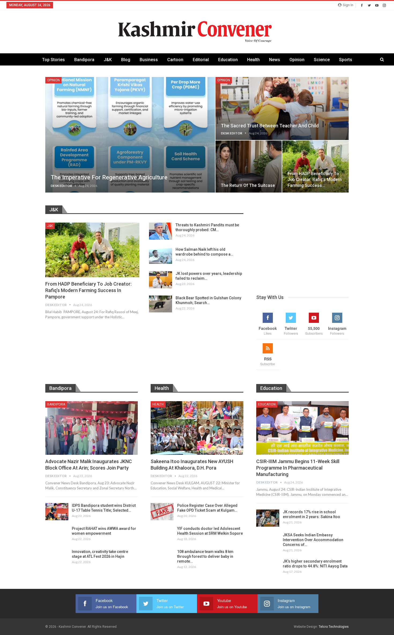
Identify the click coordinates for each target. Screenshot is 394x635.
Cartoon (175, 59)
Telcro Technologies (334, 627)
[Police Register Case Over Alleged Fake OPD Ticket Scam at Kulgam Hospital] (162, 511)
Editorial (201, 59)
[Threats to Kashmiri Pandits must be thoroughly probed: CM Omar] (160, 231)
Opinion (296, 59)
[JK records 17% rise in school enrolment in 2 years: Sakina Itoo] (267, 518)
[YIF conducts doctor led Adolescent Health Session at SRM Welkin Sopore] (162, 534)
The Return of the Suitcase (248, 185)
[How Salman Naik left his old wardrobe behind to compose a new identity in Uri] (160, 255)
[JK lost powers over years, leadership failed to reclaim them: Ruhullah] (160, 279)
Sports (345, 59)
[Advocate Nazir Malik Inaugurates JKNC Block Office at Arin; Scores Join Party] (91, 428)
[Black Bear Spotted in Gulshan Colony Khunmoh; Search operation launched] (160, 304)
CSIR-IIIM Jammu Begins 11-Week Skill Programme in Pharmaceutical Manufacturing (297, 468)
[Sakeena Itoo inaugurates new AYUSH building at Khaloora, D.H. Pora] (197, 428)
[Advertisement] (302, 242)
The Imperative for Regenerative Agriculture (109, 177)
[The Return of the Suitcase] (249, 166)
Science (322, 59)
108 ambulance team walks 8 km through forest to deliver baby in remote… (205, 556)
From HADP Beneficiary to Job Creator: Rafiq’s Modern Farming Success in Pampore (88, 290)
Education (228, 59)
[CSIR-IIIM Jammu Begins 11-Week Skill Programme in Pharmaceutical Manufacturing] (302, 428)
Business (149, 59)
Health (253, 59)
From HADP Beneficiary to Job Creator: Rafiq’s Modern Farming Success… (315, 179)
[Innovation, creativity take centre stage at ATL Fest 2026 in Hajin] (56, 557)
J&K (108, 59)
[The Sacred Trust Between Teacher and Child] (282, 108)
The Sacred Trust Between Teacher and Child (270, 125)
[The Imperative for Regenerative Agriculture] (130, 135)
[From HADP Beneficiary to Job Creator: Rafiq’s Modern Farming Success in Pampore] (315, 166)
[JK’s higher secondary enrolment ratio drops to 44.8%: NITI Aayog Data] (267, 567)
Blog (125, 59)
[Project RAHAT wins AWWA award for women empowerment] (56, 534)
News (274, 59)
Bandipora (84, 59)
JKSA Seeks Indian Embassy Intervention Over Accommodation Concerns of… (313, 540)
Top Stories (53, 59)
